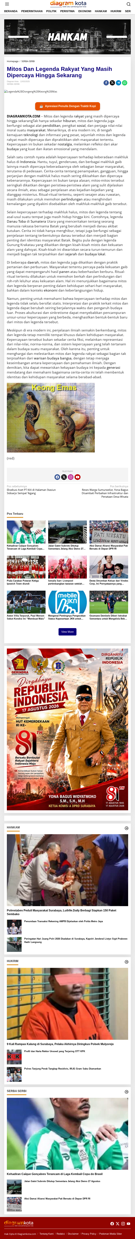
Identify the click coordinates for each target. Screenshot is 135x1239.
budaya (13, 149)
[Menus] (7, 4)
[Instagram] (70, 477)
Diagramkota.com (26, 1233)
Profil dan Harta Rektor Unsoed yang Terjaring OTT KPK (54, 1051)
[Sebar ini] (106, 82)
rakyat (79, 116)
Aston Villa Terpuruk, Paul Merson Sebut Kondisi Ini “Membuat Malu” (26, 617)
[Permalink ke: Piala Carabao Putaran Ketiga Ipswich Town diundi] (26, 567)
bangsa (66, 358)
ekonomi (50, 290)
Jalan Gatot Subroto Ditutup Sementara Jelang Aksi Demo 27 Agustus (65, 547)
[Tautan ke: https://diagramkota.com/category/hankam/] (126, 828)
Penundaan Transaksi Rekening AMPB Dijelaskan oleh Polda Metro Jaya (63, 921)
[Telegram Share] (118, 82)
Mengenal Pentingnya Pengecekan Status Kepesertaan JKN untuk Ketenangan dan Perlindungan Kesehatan (67, 617)
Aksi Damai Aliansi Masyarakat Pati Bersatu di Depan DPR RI (108, 547)
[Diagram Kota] (68, 3)
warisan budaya (46, 358)
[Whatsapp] (124, 82)
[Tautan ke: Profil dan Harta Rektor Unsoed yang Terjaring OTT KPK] (14, 1056)
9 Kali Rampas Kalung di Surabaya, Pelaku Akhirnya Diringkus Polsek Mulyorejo (60, 1044)
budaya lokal (95, 254)
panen (64, 271)
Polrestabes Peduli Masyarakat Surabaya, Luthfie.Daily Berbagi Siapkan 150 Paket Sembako (61, 912)
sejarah (71, 254)
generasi (113, 367)
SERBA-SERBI (13, 84)
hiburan (69, 121)
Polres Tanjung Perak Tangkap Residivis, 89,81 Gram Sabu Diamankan (62, 1068)
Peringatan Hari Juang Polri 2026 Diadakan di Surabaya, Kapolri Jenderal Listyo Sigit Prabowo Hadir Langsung (75, 940)
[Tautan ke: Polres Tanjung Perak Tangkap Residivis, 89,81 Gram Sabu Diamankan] (14, 1074)
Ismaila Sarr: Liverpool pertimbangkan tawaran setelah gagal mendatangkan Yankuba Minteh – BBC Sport (65, 582)
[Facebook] (57, 477)
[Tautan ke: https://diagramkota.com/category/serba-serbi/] (126, 1092)
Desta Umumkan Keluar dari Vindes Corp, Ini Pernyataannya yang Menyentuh (108, 582)
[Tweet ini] (112, 82)
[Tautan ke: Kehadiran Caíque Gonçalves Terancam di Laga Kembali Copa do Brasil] (67, 1134)
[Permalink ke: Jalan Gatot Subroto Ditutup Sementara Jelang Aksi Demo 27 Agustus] (67, 532)
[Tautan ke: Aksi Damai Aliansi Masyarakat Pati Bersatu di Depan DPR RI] (14, 1204)
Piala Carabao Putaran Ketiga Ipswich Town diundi (23, 582)
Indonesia (28, 161)
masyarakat (36, 130)
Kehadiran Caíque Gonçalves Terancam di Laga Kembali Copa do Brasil (24, 547)
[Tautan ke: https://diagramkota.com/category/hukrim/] (126, 962)
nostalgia (65, 144)
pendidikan (51, 125)
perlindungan (72, 199)
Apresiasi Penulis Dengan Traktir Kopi (67, 106)
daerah (33, 262)
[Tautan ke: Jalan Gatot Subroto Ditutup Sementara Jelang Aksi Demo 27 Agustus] (14, 1186)
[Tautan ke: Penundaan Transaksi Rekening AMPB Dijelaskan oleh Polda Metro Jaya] (14, 926)
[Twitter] (64, 477)
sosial (81, 125)
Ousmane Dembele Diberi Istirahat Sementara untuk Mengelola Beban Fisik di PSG (108, 617)
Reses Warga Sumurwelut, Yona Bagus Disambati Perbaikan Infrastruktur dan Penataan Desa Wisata (105, 491)
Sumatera (38, 221)
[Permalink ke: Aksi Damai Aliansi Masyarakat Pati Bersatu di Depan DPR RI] (108, 532)
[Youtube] (78, 477)
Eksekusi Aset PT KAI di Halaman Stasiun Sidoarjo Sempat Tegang (31, 490)
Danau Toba (16, 221)
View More (67, 631)
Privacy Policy (89, 1233)
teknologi (31, 135)
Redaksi (61, 1233)
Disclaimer (73, 1233)
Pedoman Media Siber (110, 1233)
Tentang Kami (47, 1233)
